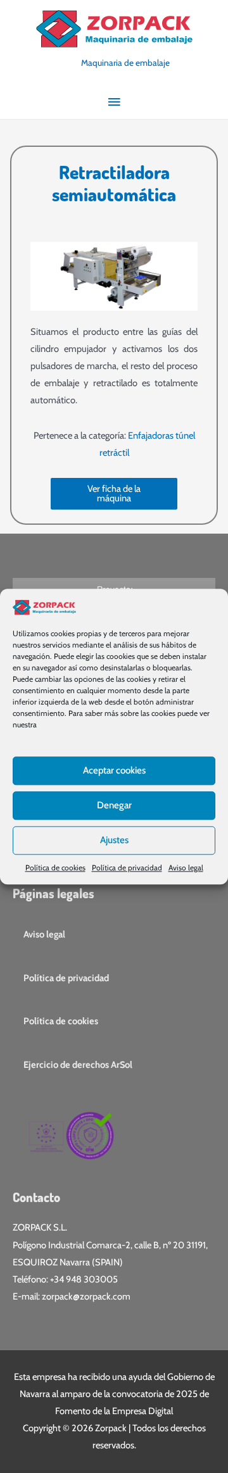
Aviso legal (185, 867)
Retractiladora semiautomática (114, 183)
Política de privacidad (127, 867)
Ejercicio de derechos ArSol (77, 1064)
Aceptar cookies (114, 770)
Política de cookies (55, 867)
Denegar (114, 805)
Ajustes (114, 840)
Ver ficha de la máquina (114, 493)
